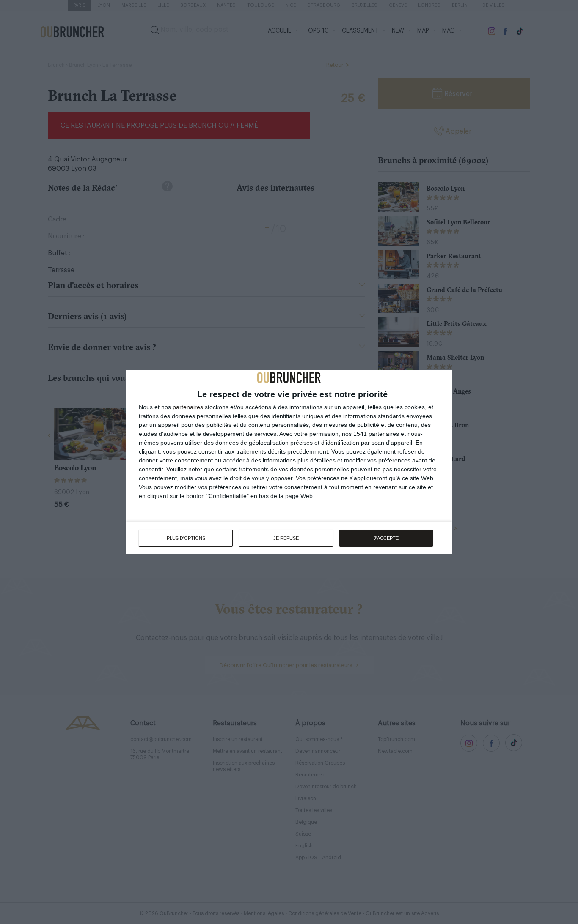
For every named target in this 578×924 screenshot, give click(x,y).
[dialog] (289, 462)
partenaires (188, 407)
